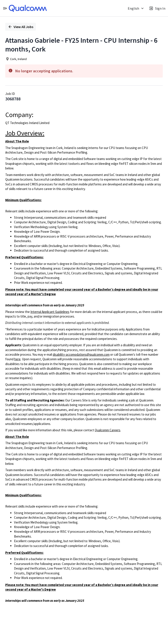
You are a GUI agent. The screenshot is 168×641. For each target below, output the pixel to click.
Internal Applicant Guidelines (49, 312)
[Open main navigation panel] (5, 8)
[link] (28, 8)
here (17, 359)
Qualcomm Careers (107, 430)
